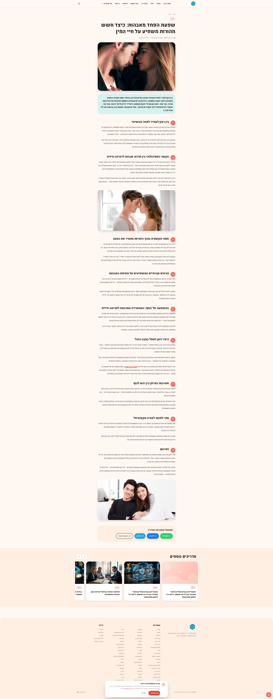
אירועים (125, 3)
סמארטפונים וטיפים (154, 665)
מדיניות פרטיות (98, 638)
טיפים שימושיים (155, 647)
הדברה (122, 641)
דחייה (144, 693)
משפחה (157, 659)
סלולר (122, 662)
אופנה (158, 632)
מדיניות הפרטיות (128, 688)
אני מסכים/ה (154, 693)
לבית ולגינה (120, 650)
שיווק (158, 680)
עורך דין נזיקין (156, 668)
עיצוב (140, 668)
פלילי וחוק (157, 674)
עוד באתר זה (120, 665)
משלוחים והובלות (119, 656)
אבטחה (140, 629)
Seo (159, 629)
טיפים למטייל (120, 644)
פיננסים (139, 671)
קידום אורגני (156, 677)
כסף (140, 650)
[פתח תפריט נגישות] (268, 694)
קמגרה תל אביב (131, 366)
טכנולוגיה (139, 647)
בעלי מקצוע (134, 3)
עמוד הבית (167, 3)
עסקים (122, 668)
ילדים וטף (121, 647)
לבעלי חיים (157, 653)
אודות (158, 3)
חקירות (140, 644)
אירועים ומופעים (119, 632)
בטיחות (158, 635)
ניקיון (158, 662)
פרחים (140, 674)
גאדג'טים (157, 641)
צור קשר (100, 632)
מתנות (140, 659)
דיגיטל (140, 641)
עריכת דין (144, 3)
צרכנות (122, 674)
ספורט (140, 665)
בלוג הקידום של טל (118, 635)
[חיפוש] (79, 3)
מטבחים (121, 653)
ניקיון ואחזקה (138, 662)
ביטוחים (139, 635)
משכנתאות (138, 656)
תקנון (101, 635)
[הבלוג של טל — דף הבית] (193, 3)
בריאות (117, 3)
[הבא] (79, 556)
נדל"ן (122, 659)
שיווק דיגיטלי (138, 680)
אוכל (122, 629)
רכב (123, 677)
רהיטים (140, 677)
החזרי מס (157, 644)
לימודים (139, 653)
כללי (152, 3)
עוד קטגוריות (108, 3)
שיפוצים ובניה (119, 680)
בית (174, 14)
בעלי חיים (157, 638)
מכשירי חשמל (156, 656)
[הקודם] (84, 556)
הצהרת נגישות (99, 641)
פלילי (122, 671)
